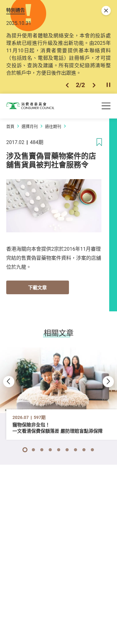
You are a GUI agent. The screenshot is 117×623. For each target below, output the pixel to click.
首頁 (10, 126)
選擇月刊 (30, 126)
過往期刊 (53, 126)
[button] (67, 85)
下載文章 (37, 287)
